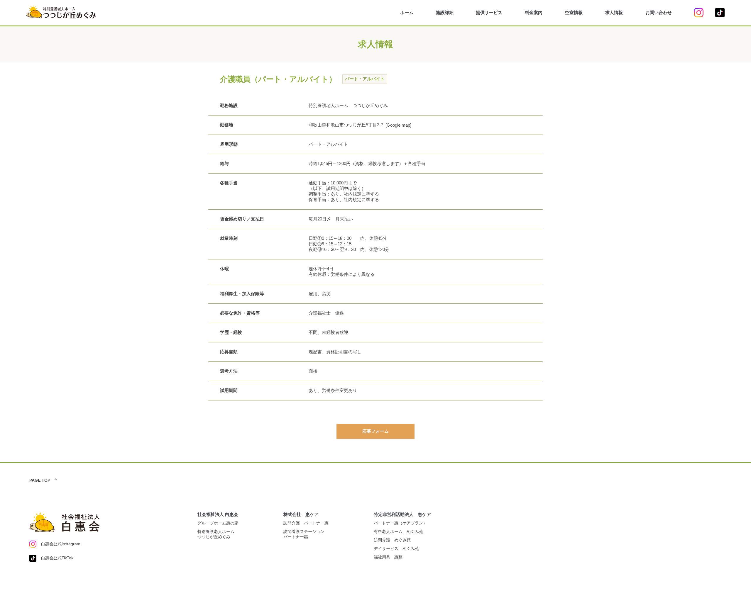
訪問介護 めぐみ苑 (392, 540)
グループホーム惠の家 (218, 523)
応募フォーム (375, 431)
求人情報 (614, 12)
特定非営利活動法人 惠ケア (402, 514)
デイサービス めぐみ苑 (396, 548)
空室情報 (574, 12)
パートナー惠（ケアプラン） (400, 523)
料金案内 (533, 12)
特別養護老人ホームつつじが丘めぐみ (215, 534)
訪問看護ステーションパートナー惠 (303, 534)
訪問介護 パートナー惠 (306, 523)
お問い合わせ (658, 12)
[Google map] (398, 125)
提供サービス (489, 12)
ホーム (406, 12)
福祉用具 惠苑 (388, 557)
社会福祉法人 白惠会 (217, 514)
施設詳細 (445, 12)
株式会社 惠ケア (301, 514)
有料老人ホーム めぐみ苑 (398, 531)
